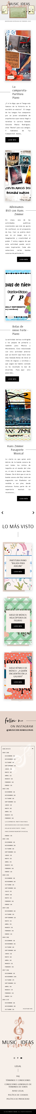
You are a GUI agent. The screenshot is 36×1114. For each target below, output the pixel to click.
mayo (8, 772)
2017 (5, 970)
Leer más (12, 140)
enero (8, 785)
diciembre (9, 756)
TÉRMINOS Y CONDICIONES (18, 1080)
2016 (5, 999)
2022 (5, 788)
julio (8, 891)
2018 (5, 937)
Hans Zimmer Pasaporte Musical (15, 449)
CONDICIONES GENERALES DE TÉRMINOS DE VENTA (18, 1085)
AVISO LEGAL (18, 1090)
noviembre (10, 759)
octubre (9, 762)
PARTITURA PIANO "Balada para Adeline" (18, 563)
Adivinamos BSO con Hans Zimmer (15, 210)
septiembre (10, 765)
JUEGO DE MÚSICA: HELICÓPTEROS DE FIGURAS (18, 617)
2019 (5, 907)
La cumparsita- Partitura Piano (19, 92)
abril (8, 775)
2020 (5, 875)
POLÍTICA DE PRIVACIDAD (18, 1099)
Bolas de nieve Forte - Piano (20, 330)
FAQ (18, 1076)
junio (8, 769)
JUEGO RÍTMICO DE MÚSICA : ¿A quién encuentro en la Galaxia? (18, 672)
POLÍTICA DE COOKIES (18, 1095)
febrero (9, 782)
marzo (8, 778)
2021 (5, 838)
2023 (5, 752)
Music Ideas (13, 1111)
